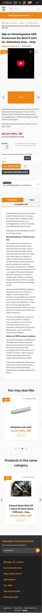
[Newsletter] (38, 550)
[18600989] (21, 410)
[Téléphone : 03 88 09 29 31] (19, 2)
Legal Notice (7, 608)
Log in (4, 162)
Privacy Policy (17, 608)
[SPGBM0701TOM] (21, 489)
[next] (38, 97)
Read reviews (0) (26, 46)
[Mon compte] (24, 2)
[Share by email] (35, 51)
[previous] (3, 97)
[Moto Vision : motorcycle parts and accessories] (7, 2)
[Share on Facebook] (30, 51)
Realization (17, 610)
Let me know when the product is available (17, 154)
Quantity (5, 143)
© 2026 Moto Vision (30, 608)
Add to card (13, 166)
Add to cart (20, 435)
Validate (27, 158)
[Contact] (15, 2)
